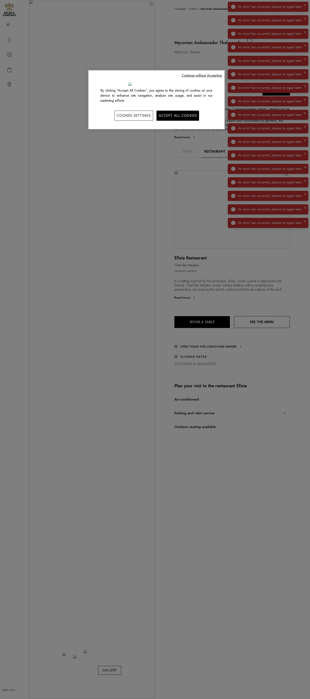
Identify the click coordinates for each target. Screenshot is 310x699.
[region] (156, 99)
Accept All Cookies (178, 115)
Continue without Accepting (202, 75)
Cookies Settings (134, 115)
